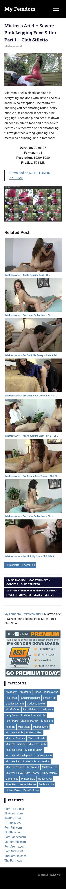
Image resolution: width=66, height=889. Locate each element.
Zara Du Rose (31, 790)
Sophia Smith (46, 784)
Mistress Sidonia (15, 767)
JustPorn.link (12, 818)
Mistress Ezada (36, 738)
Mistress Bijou (34, 732)
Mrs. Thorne (32, 773)
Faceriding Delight (30, 697)
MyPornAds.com (15, 842)
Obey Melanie (50, 773)
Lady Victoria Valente (33, 715)
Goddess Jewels (36, 703)
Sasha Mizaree (27, 784)
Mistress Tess (49, 767)
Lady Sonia (12, 715)
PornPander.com (15, 837)
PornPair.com (13, 827)
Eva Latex (11, 697)
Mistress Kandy (37, 744)
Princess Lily (28, 778)
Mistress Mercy (34, 749)
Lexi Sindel (12, 720)
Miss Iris (10, 726)
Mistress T (33, 767)
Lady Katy (47, 709)
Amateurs (25, 692)
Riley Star (11, 784)
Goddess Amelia (15, 703)
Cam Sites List (13, 851)
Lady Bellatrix (30, 709)
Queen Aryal (45, 778)
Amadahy (11, 692)
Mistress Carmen (15, 738)
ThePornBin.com (15, 856)
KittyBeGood (13, 709)
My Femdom (19, 8)
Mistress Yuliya (14, 773)
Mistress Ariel (13, 46)
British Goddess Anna (46, 692)
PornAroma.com (14, 846)
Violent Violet (13, 790)
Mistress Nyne (43, 755)
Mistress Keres (14, 749)
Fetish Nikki (49, 697)
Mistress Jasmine (16, 744)
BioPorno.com (13, 813)
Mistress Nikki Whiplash (19, 755)
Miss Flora (47, 720)
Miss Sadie (24, 726)
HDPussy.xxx (12, 823)
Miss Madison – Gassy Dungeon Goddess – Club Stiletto (28, 582)
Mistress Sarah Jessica (36, 761)
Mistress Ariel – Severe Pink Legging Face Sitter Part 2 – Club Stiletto (31, 592)
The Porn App (13, 860)
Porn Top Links (14, 809)
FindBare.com (13, 832)
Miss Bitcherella (29, 720)
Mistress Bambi (14, 732)
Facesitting (28, 564)
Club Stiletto (12, 564)
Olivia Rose (12, 778)
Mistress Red (13, 761)
